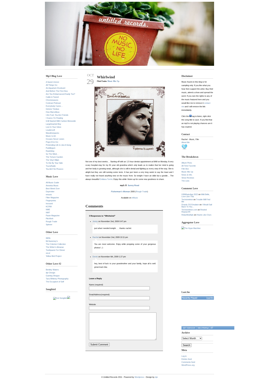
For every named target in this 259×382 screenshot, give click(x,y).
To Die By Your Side (54, 163)
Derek (95, 257)
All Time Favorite (188, 166)
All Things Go (51, 85)
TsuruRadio (51, 166)
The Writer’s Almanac (55, 247)
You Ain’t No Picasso (54, 169)
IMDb (48, 238)
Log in (184, 356)
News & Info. (186, 175)
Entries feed (186, 359)
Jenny (95, 221)
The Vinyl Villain (52, 160)
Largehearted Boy (53, 124)
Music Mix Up (113, 81)
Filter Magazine (52, 197)
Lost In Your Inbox (53, 127)
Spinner (49, 224)
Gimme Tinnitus (52, 109)
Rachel (95, 237)
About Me (185, 142)
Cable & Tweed (52, 97)
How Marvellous (53, 112)
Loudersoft (50, 130)
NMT (48, 212)
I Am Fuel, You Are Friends (57, 115)
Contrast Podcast (53, 103)
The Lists (185, 181)
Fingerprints (51, 200)
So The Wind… (52, 154)
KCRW (49, 206)
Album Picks (186, 163)
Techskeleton (187, 199)
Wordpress (139, 377)
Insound (49, 203)
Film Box (185, 169)
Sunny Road (133, 185)
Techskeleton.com (189, 210)
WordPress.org (188, 365)
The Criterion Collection (56, 244)
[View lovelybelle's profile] (202, 328)
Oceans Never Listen (55, 139)
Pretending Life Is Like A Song (58, 145)
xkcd (48, 253)
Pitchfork (49, 218)
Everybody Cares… (54, 106)
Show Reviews (187, 178)
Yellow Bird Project (53, 256)
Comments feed (188, 362)
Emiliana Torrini (106, 179)
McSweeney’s (52, 241)
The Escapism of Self (55, 282)
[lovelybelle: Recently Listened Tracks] (197, 298)
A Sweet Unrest (52, 82)
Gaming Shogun (53, 276)
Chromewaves (52, 100)
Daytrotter (50, 191)
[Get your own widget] (188, 328)
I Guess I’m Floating (54, 118)
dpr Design (50, 273)
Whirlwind (106, 77)
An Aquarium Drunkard (55, 88)
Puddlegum (50, 148)
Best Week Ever (53, 188)
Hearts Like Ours (204, 215)
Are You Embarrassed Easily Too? (60, 94)
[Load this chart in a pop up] (211, 328)
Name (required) (96, 285)
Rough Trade (51, 221)
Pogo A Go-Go (52, 142)
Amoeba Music (52, 185)
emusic (49, 194)
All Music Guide (52, 182)
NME (48, 209)
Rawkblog (50, 151)
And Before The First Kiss (57, 91)
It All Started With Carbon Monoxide (61, 121)
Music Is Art (51, 136)
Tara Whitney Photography (57, 279)
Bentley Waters (52, 270)
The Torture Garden (54, 157)
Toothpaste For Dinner (55, 250)
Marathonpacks (52, 133)
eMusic (135, 198)
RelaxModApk (187, 215)
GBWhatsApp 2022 (189, 194)
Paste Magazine (53, 215)
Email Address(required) (99, 294)
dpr (156, 377)
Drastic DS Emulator (190, 205)
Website (92, 304)
